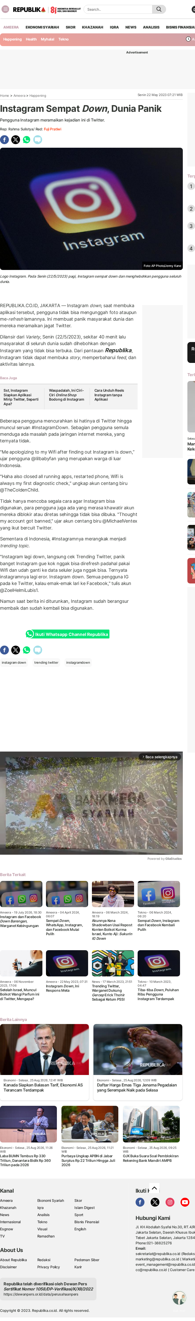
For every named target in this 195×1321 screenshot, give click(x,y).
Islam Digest (84, 1207)
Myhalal (47, 39)
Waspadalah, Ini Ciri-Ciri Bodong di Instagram (66, 394)
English (80, 1229)
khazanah (92, 27)
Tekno (63, 39)
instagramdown (78, 662)
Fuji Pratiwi (52, 129)
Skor (78, 1200)
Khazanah (8, 1207)
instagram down (14, 662)
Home (4, 95)
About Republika (13, 1260)
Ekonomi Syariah (42, 27)
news (130, 27)
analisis (151, 27)
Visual (42, 1229)
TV (2, 1236)
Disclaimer (8, 1267)
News (4, 1215)
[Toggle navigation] (5, 9)
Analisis (43, 1215)
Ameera (19, 95)
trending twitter (46, 662)
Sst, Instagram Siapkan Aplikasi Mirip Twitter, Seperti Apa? (21, 397)
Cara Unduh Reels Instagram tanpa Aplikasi (109, 394)
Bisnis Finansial (86, 1222)
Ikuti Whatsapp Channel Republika (71, 634)
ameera (11, 27)
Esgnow (6, 1229)
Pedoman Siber (86, 1260)
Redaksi (44, 1260)
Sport (78, 1215)
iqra (114, 27)
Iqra (40, 1207)
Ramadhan (46, 1236)
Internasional (10, 1222)
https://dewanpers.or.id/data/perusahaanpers (41, 1294)
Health (31, 39)
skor (70, 27)
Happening (12, 39)
